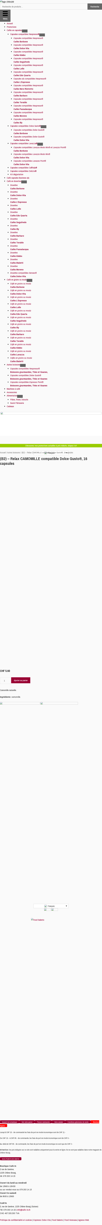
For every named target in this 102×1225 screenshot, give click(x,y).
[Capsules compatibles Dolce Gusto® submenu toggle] (43, 126)
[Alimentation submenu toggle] (20, 396)
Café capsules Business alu (18, 177)
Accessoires (12, 392)
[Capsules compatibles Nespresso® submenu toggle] (42, 34)
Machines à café (13, 388)
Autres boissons (13, 364)
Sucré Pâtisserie (17, 402)
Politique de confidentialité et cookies (16, 1219)
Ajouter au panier (21, 680)
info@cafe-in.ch (23, 1209)
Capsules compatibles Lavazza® (23, 143)
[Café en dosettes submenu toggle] (24, 181)
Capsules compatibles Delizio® (23, 171)
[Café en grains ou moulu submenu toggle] (29, 280)
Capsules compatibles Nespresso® (24, 34)
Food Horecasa (70, 1219)
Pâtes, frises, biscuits (19, 399)
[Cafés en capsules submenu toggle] (24, 31)
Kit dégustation (16, 174)
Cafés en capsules (14, 30)
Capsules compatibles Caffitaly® (23, 167)
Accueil (10, 23)
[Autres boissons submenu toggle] (23, 365)
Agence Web (83, 1219)
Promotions (11, 26)
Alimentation (12, 395)
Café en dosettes (14, 181)
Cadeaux (10, 406)
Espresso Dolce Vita (41, 1219)
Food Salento (57, 1219)
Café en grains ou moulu (17, 279)
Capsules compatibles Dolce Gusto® (25, 125)
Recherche (94, 6)
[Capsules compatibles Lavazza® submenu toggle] (40, 144)
